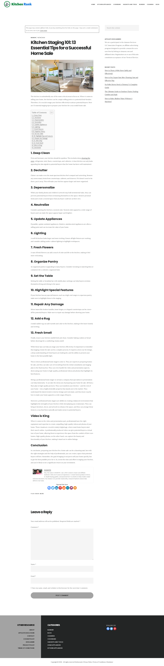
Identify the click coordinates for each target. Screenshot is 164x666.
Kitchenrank (78, 662)
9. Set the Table (38, 134)
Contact (30, 636)
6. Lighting (36, 127)
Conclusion (37, 147)
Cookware (52, 639)
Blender (51, 630)
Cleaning (51, 636)
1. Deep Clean (37, 115)
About (31, 630)
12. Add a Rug (38, 140)
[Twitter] (52, 487)
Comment (35, 527)
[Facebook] (49, 487)
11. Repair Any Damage (40, 138)
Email (33, 576)
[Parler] (71, 487)
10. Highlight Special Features (43, 136)
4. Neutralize (37, 122)
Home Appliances (54, 645)
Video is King (38, 145)
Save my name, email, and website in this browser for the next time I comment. (60, 588)
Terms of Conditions (26, 648)
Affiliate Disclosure (26, 633)
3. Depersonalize (38, 120)
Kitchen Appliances (55, 648)
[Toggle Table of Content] (50, 112)
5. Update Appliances (40, 124)
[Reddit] (64, 487)
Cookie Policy (28, 639)
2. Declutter (37, 117)
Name (33, 564)
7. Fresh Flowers (38, 129)
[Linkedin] (56, 487)
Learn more (43, 30)
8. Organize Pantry (39, 131)
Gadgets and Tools (55, 642)
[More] (75, 487)
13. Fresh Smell (38, 143)
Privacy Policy (28, 645)
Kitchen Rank (18, 4)
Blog (42, 493)
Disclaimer (30, 642)
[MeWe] (67, 487)
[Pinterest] (60, 487)
